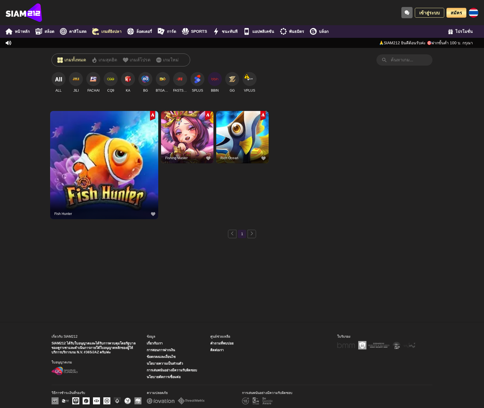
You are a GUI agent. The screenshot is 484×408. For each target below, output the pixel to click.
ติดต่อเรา (217, 350)
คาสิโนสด (78, 31)
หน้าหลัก (22, 31)
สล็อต (49, 31)
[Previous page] (232, 234)
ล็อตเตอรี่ (144, 31)
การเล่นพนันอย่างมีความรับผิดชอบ (172, 370)
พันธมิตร (296, 31)
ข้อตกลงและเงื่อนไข (161, 357)
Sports (199, 31)
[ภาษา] (473, 13)
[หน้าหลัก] (24, 12)
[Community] (407, 12)
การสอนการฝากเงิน (161, 350)
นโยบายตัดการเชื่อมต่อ (164, 377)
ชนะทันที (230, 31)
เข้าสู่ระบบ (429, 12)
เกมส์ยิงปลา (111, 31)
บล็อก (324, 31)
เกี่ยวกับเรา (155, 343)
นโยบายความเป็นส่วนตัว (165, 363)
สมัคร (456, 12)
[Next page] (252, 234)
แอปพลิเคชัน (263, 31)
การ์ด (171, 31)
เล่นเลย (104, 165)
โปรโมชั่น (464, 31)
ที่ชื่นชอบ (104, 152)
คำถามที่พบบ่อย (222, 343)
